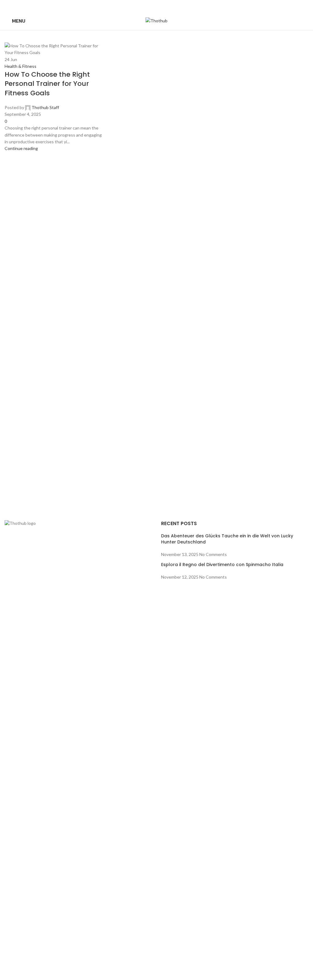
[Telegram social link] (172, 5)
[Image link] (78, 748)
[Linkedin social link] (164, 5)
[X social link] (149, 5)
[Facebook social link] (141, 5)
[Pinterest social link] (156, 5)
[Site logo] (156, 20)
